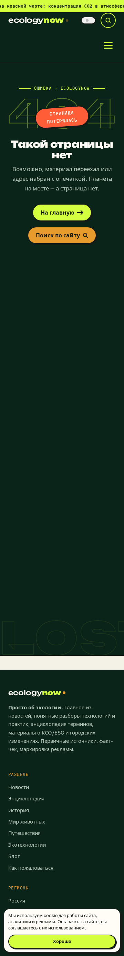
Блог (14, 856)
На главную (57, 212)
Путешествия (24, 833)
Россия (16, 901)
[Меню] (108, 45)
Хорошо (62, 941)
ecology (36, 20)
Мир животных (26, 822)
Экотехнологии (27, 845)
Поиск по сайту (58, 235)
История (18, 810)
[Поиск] (108, 20)
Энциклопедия (26, 798)
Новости (18, 787)
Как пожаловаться (30, 868)
